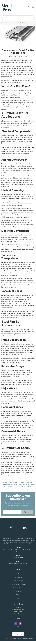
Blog (18, 598)
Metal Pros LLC (17, 638)
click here (11, 472)
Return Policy (18, 614)
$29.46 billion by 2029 (24, 62)
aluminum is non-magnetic (22, 182)
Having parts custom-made (18, 350)
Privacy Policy (18, 612)
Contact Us (18, 591)
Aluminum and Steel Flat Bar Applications (20, 23)
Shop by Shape (18, 581)
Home (2, 23)
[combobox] (15, 17)
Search (18, 574)
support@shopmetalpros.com (18, 563)
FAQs (18, 595)
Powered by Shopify (27, 638)
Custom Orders (18, 588)
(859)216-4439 (18, 557)
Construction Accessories (18, 584)
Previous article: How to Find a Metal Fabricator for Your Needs (9, 485)
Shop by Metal (18, 577)
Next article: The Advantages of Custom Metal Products (26, 485)
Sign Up (26, 512)
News (7, 23)
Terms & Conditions (18, 609)
